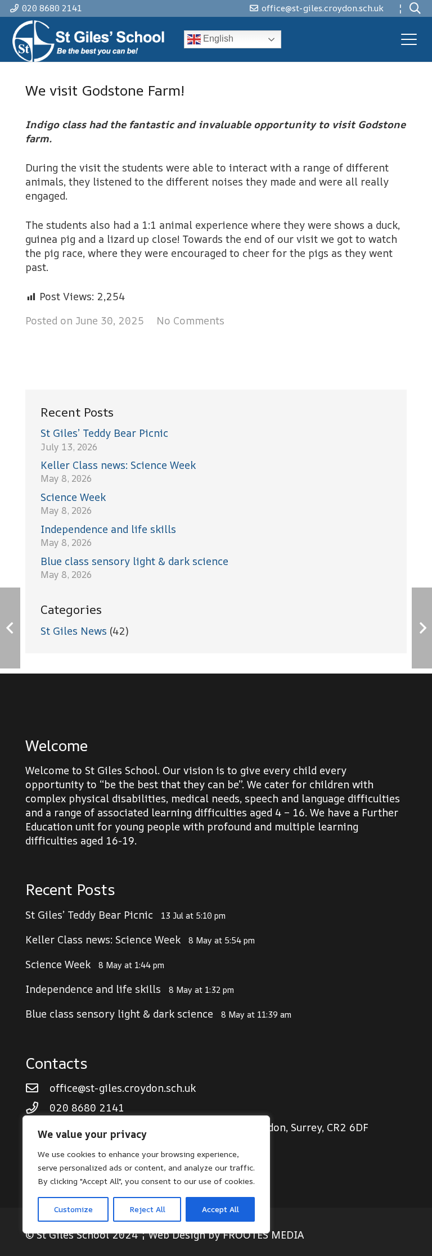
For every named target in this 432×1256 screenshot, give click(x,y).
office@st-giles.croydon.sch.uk (123, 1088)
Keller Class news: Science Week (118, 465)
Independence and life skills (108, 529)
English (217, 38)
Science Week (73, 497)
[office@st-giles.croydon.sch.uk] (37, 1088)
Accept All (220, 1209)
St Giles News (73, 631)
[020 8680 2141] (37, 1108)
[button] (415, 8)
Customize (73, 1209)
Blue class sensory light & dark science (134, 561)
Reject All (147, 1209)
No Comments (190, 320)
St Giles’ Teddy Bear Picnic (104, 433)
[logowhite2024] (90, 39)
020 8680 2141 (87, 1107)
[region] (146, 1174)
